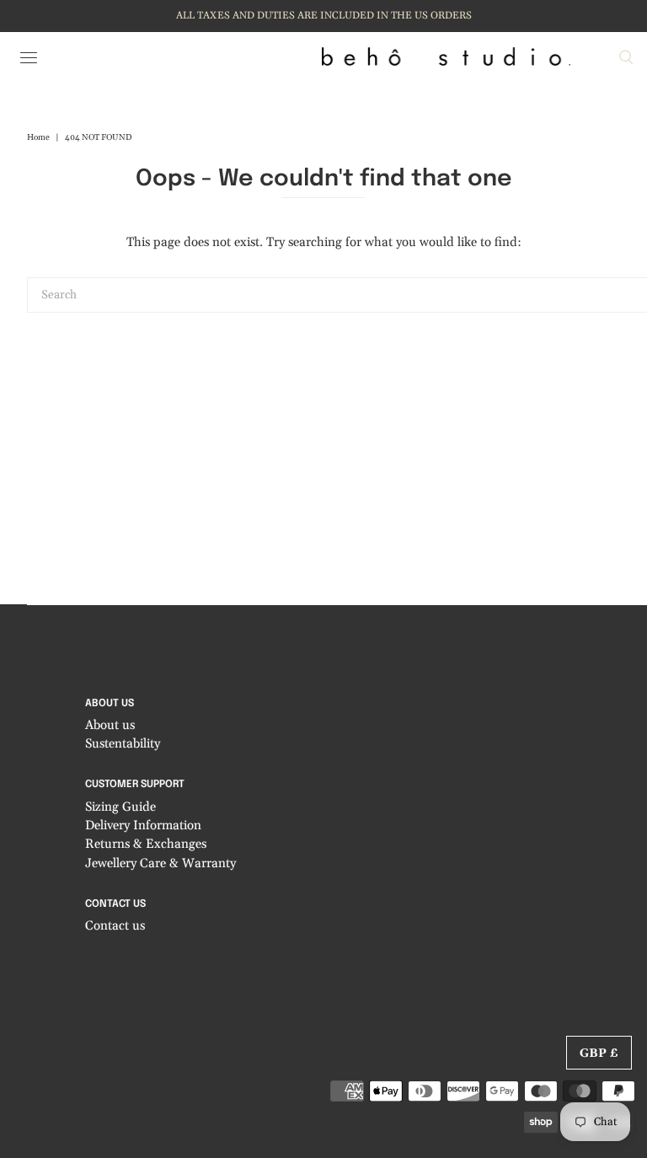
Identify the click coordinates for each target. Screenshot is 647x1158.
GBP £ (599, 1053)
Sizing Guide (120, 807)
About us (110, 725)
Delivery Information (143, 826)
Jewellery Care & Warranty (160, 863)
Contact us (115, 926)
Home (38, 137)
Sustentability (122, 744)
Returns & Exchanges (145, 844)
